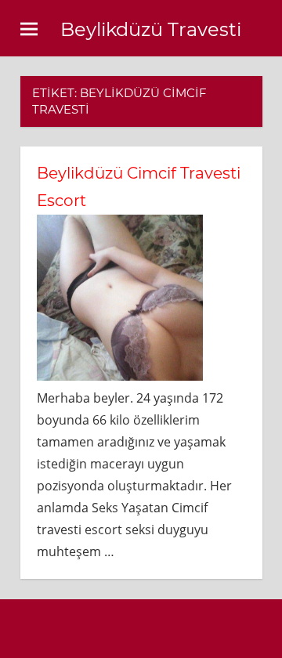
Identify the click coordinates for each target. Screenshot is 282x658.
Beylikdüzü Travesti (150, 29)
